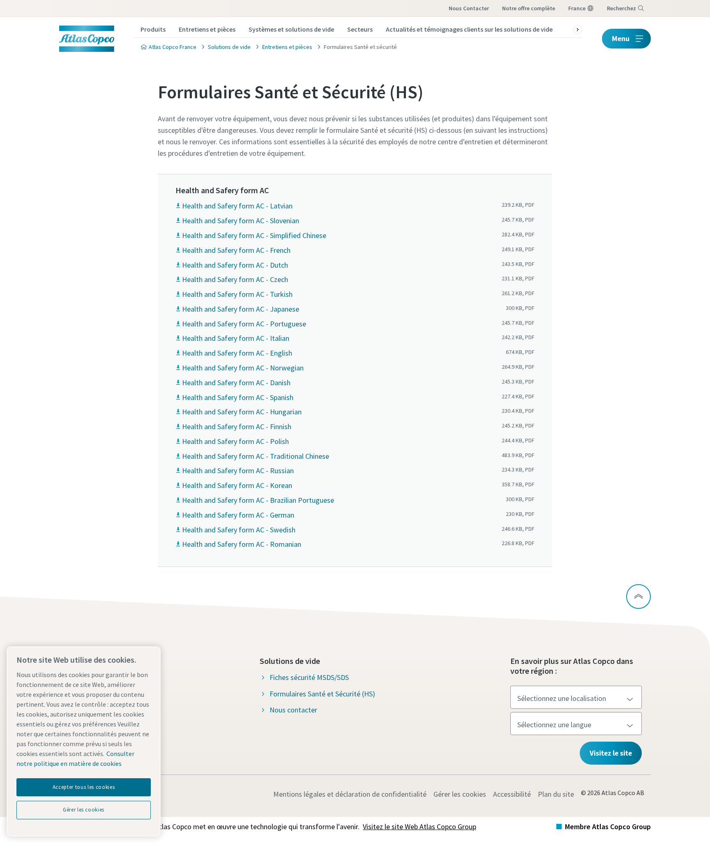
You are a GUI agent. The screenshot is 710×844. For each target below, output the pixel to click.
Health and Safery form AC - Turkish (237, 294)
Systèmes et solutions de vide (291, 29)
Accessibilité (512, 794)
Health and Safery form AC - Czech (235, 279)
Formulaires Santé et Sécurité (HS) (322, 693)
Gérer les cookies (459, 794)
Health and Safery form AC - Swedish (238, 529)
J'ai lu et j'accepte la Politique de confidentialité (345, 679)
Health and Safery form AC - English (237, 353)
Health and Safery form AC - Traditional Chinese (255, 456)
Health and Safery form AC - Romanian (241, 544)
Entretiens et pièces (207, 29)
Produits (153, 29)
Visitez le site (611, 753)
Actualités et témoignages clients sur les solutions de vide (469, 29)
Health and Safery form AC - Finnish (236, 426)
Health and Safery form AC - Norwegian (243, 367)
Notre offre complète (528, 8)
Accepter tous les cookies (84, 787)
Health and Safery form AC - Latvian (237, 205)
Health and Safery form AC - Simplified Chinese (254, 235)
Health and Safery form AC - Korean (237, 485)
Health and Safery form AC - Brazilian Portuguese (258, 500)
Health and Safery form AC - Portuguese (244, 323)
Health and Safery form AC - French (236, 250)
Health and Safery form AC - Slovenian (240, 220)
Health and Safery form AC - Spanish (237, 397)
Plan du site (556, 794)
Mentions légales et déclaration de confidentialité (349, 794)
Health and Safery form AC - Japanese (240, 309)
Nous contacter (469, 8)
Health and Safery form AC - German (238, 515)
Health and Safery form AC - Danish (236, 382)
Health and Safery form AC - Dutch (235, 265)
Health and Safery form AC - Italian (235, 338)
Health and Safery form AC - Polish (235, 441)
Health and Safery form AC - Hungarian (242, 411)
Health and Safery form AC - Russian (238, 470)
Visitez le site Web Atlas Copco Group (419, 826)
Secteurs (360, 29)
